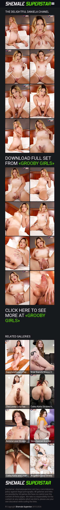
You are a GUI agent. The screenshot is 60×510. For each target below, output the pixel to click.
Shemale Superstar (24, 507)
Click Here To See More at (25, 315)
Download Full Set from (29, 160)
